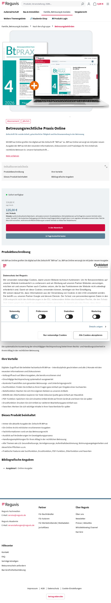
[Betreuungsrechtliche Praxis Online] (55, 71)
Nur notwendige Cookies (55, 335)
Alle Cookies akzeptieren (90, 335)
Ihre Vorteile (57, 171)
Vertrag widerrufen (55, 596)
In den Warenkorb (55, 227)
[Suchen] (82, 4)
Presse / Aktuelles (84, 523)
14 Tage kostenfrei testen (55, 236)
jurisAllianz (44, 527)
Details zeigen (96, 326)
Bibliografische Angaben (62, 176)
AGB (43, 588)
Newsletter (80, 518)
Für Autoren (44, 518)
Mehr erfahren (12, 155)
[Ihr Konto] (88, 4)
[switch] (42, 316)
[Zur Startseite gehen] (10, 3)
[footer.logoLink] (10, 504)
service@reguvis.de (17, 515)
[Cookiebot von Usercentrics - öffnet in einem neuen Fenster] (96, 266)
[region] (55, 74)
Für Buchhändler (46, 514)
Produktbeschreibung (14, 171)
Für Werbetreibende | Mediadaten (54, 523)
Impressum (32, 588)
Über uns (80, 514)
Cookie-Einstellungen (72, 588)
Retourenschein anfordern (14, 565)
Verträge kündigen (10, 561)
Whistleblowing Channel (87, 527)
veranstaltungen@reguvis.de (21, 525)
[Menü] (107, 4)
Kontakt (5, 552)
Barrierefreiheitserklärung (14, 570)
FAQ (3, 556)
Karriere (79, 531)
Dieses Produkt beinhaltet (15, 176)
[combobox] (50, 4)
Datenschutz (53, 588)
